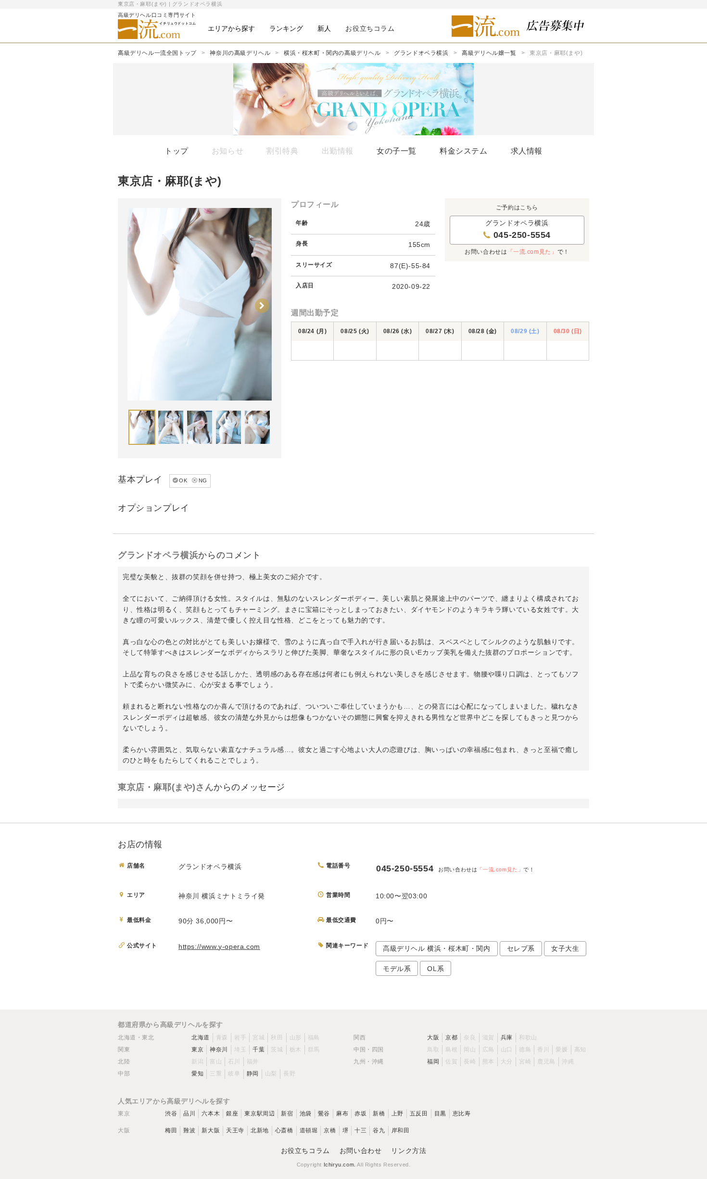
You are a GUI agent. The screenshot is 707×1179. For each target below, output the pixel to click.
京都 (451, 1037)
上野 (397, 1113)
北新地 (260, 1130)
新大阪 (211, 1130)
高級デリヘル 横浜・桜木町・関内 (437, 948)
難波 (189, 1130)
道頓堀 (309, 1130)
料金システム (464, 151)
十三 (360, 1130)
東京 (197, 1049)
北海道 (200, 1037)
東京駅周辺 (259, 1113)
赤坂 (360, 1113)
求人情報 (527, 151)
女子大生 (565, 948)
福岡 (433, 1061)
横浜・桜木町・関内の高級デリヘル (332, 53)
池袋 (306, 1113)
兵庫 (507, 1037)
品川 (189, 1113)
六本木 (211, 1113)
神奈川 (219, 1049)
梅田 (171, 1130)
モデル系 (397, 968)
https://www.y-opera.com (219, 946)
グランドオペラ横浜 (421, 53)
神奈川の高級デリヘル (240, 53)
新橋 (379, 1113)
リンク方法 (408, 1150)
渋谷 (171, 1113)
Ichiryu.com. (340, 1164)
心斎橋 (284, 1130)
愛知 (197, 1073)
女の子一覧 (397, 151)
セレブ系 (521, 948)
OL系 (435, 968)
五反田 (419, 1113)
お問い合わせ (361, 1150)
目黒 (440, 1113)
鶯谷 (324, 1113)
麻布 (342, 1113)
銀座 (232, 1113)
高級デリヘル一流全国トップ (157, 53)
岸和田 (400, 1130)
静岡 (253, 1073)
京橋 (330, 1130)
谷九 (379, 1130)
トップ (176, 151)
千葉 (258, 1049)
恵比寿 (462, 1113)
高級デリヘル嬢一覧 (489, 53)
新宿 (287, 1113)
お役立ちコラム (305, 1150)
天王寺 (235, 1130)
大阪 (433, 1037)
